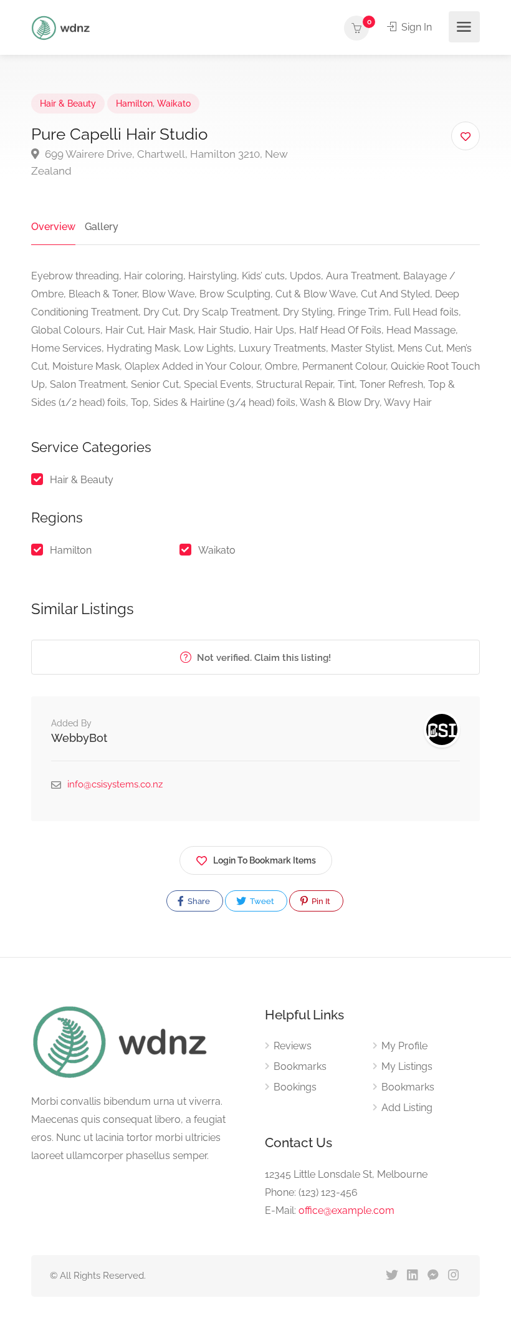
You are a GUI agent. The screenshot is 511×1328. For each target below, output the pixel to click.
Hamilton (134, 103)
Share (198, 901)
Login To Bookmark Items (264, 860)
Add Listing (406, 1108)
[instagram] (453, 1276)
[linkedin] (412, 1276)
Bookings (295, 1087)
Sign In (415, 27)
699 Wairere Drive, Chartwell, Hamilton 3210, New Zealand (159, 162)
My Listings (406, 1066)
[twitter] (391, 1276)
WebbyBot (79, 737)
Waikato (174, 103)
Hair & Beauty (68, 103)
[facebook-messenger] (433, 1276)
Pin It (320, 901)
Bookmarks (300, 1066)
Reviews (293, 1046)
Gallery (101, 227)
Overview (53, 227)
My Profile (404, 1046)
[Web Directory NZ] (62, 27)
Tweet (261, 901)
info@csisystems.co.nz (115, 784)
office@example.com (346, 1210)
